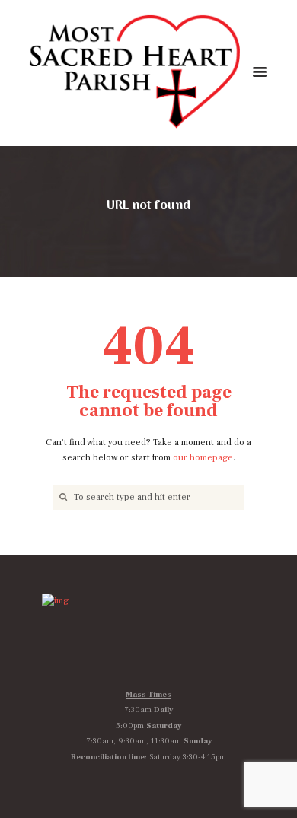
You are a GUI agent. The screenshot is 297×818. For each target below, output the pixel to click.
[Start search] (61, 498)
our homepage (203, 457)
